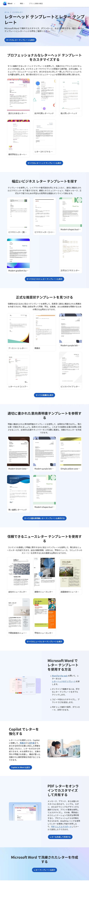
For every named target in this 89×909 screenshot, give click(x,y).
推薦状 (22, 743)
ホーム (7, 12)
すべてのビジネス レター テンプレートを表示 (44, 279)
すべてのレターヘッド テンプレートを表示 (44, 163)
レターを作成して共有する (60, 837)
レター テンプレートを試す (44, 870)
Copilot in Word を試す (20, 767)
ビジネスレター (17, 12)
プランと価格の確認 (36, 3)
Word (10, 3)
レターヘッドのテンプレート (64, 681)
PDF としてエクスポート (61, 827)
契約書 (32, 743)
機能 (21, 3)
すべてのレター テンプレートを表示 (20, 40)
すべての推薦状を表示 (44, 395)
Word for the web (60, 676)
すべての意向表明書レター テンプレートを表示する (44, 518)
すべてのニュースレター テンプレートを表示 (44, 641)
